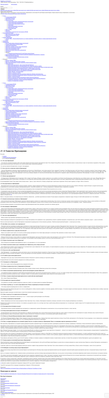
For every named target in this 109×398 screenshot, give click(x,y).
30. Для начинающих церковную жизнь (9, 383)
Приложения (3, 378)
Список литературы (5, 380)
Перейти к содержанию (6, 1)
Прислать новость (4, 4)
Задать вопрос (14, 4)
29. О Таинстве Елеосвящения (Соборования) (10, 385)
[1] (11, 194)
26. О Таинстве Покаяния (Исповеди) (9, 390)
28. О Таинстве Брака (5, 387)
